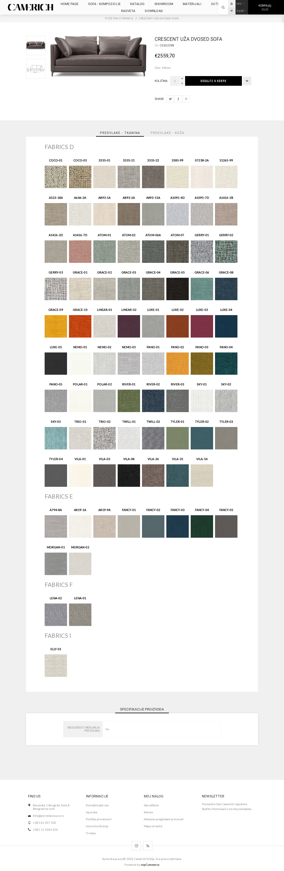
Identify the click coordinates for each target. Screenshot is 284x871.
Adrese (148, 812)
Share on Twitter (170, 99)
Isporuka (91, 812)
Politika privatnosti (98, 819)
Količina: (161, 81)
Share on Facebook (178, 99)
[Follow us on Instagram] (136, 845)
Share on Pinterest (186, 99)
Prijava (234, 4)
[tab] (120, 133)
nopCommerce (150, 864)
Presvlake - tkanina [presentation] (120, 133)
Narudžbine (151, 805)
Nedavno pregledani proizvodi (164, 819)
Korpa (264, 7)
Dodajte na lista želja (247, 81)
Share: (159, 99)
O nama (91, 833)
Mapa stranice (153, 826)
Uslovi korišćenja (97, 826)
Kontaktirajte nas (97, 805)
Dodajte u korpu (213, 81)
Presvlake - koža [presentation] (167, 133)
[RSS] (147, 845)
